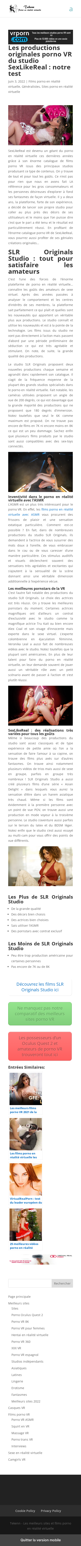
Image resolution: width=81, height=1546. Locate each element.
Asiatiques (19, 1368)
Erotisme (17, 1388)
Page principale (19, 1297)
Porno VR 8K (20, 1322)
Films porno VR (19, 1414)
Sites (14, 1308)
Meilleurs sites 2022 (25, 1401)
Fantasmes (19, 1395)
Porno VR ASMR (22, 1420)
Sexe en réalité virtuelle (25, 1453)
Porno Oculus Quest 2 (27, 1315)
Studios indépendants (27, 1361)
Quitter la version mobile (41, 1540)
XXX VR (16, 1348)
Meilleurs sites (18, 1303)
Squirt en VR (20, 1426)
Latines (16, 1375)
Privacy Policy (51, 1511)
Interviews (18, 1446)
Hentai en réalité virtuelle (29, 1335)
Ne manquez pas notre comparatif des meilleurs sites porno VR (40, 1013)
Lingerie (17, 1381)
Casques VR (16, 1408)
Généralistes (31, 86)
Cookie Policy (25, 1511)
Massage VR (20, 1433)
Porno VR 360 (20, 1342)
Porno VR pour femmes (28, 1328)
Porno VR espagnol (24, 1355)
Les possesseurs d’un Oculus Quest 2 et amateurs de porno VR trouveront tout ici (39, 1046)
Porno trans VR (22, 1439)
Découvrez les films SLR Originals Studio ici (40, 987)
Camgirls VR (16, 1459)
